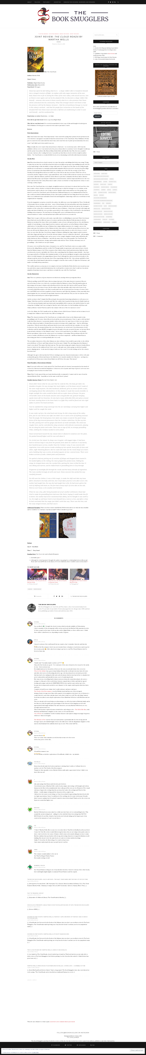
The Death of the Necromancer (43, 691)
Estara (36, 622)
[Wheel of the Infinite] (48, 539)
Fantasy (30, 589)
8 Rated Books (54, 33)
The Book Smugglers (79, 596)
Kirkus (109, 189)
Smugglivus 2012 (108, 211)
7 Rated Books (43, 33)
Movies (96, 195)
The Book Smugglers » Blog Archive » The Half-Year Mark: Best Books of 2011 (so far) (57, 879)
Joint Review (74, 33)
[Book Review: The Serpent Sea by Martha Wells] (37, 574)
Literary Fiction (102, 192)
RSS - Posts (96, 152)
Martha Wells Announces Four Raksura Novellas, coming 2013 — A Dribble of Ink (56, 965)
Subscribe (97, 116)
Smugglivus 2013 (98, 214)
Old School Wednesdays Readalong (103, 200)
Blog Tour (104, 173)
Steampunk (109, 216)
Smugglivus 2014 (108, 214)
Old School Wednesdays (100, 197)
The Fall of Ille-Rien (80, 709)
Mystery (102, 195)
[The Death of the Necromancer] (68, 539)
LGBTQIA (115, 189)
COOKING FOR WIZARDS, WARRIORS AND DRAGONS (79, 2)
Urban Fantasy (98, 222)
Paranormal (97, 203)
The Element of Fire (40, 719)
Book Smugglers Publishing (101, 176)
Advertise (57, 2)
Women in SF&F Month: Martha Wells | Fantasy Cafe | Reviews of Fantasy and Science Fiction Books (57, 917)
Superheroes (97, 219)
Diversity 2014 (112, 181)
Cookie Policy (35, 1052)
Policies (37, 2)
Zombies (114, 222)
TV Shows (111, 219)
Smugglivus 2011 (98, 211)
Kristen (36, 807)
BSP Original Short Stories (101, 178)
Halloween (114, 187)
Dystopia (96, 184)
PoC (103, 203)
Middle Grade (112, 192)
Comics (111, 178)
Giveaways (96, 187)
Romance (108, 203)
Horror (103, 189)
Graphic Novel (105, 187)
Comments (37, 596)
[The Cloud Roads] (35, 72)
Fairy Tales (103, 184)
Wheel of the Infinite (40, 671)
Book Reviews (64, 33)
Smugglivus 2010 (106, 208)
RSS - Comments (98, 236)
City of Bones (38, 713)
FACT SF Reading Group (35, 893)
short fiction (111, 53)
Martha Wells (37, 589)
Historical (96, 189)
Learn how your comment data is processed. (62, 1021)
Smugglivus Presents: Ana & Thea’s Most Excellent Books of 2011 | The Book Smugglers (58, 905)
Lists (95, 192)
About (29, 2)
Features (46, 2)
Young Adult (107, 222)
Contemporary (97, 181)
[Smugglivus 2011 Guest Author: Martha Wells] (79, 574)
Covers (105, 181)
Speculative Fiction (99, 216)
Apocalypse (97, 173)
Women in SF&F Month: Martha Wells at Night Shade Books (48, 934)
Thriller (105, 219)
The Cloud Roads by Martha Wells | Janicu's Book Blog (47, 950)
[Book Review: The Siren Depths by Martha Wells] (58, 574)
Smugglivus (97, 208)
